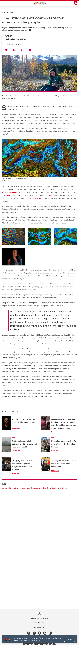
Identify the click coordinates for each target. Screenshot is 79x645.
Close (69, 639)
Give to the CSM (39, 627)
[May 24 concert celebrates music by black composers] (6, 423)
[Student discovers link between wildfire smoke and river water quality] (6, 444)
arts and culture (7, 488)
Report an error (39, 623)
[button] (7, 50)
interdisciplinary (62, 488)
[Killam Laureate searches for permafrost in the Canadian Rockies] (45, 444)
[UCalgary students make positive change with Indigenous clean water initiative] (6, 464)
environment (36, 488)
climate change (19, 488)
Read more (16, 428)
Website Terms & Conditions (31, 640)
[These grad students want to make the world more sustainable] (45, 464)
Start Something (49, 488)
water (29, 488)
